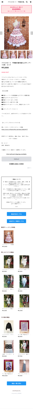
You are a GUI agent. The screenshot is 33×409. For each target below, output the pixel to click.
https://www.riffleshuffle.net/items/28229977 (15, 129)
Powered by (15, 393)
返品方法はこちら (16, 214)
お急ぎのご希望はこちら (16, 221)
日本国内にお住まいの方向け (16, 164)
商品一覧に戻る (16, 383)
